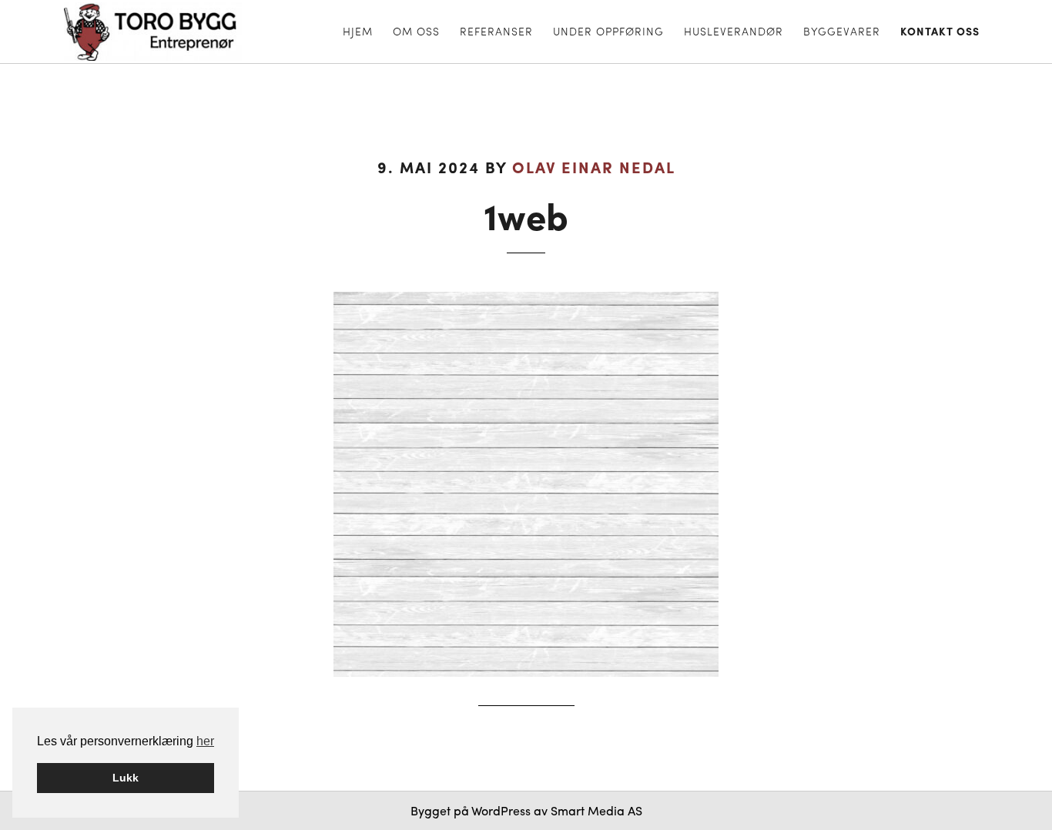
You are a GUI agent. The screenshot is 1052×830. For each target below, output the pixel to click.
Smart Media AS (596, 810)
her (205, 741)
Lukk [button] (125, 777)
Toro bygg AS (165, 31)
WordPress (501, 810)
